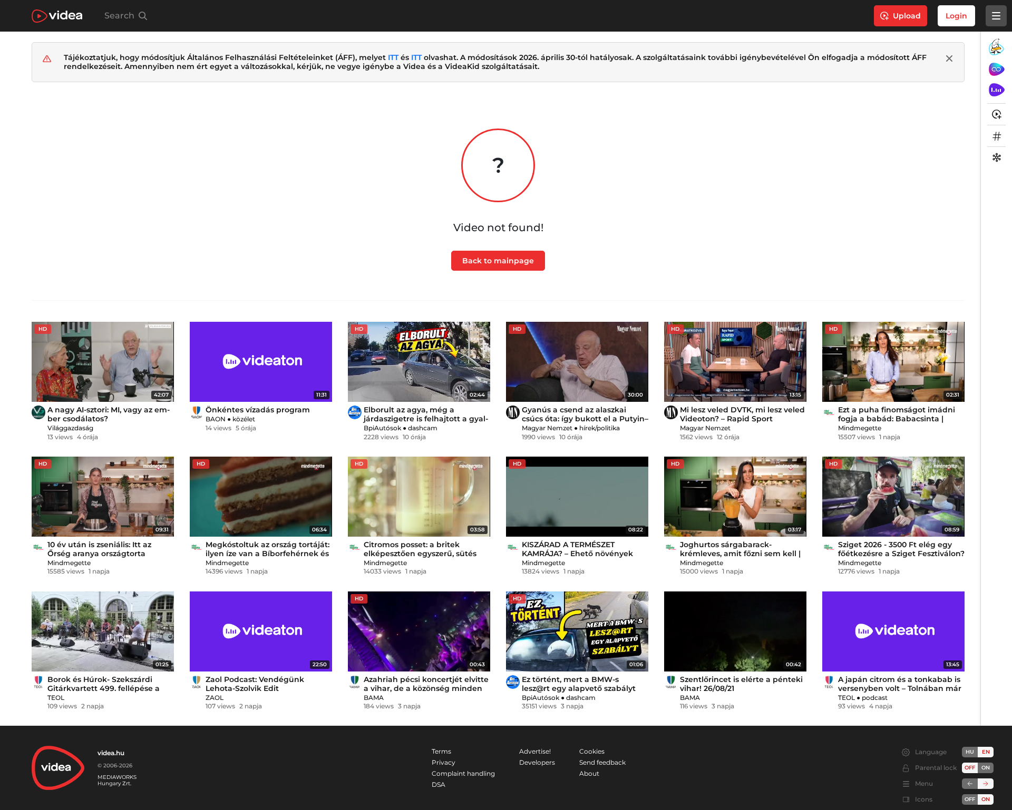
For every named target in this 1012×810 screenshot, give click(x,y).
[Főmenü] (996, 15)
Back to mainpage (498, 260)
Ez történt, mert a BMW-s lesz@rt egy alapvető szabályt (579, 684)
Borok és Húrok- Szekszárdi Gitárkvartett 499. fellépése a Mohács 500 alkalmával (103, 688)
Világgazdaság (70, 428)
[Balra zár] (970, 783)
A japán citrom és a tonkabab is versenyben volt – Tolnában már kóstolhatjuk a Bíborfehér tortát (899, 688)
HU (970, 751)
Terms (441, 751)
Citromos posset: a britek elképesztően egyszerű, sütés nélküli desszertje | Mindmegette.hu (420, 558)
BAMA (374, 698)
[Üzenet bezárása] (949, 58)
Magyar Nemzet (547, 428)
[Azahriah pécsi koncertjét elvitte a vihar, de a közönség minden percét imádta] (419, 631)
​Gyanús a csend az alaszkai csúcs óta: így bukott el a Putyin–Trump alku (585, 418)
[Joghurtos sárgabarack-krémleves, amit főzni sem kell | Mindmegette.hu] (735, 497)
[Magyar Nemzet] (513, 412)
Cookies (592, 751)
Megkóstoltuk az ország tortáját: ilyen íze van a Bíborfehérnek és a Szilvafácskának (267, 553)
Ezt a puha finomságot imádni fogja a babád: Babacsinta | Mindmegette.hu (896, 418)
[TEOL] (38, 682)
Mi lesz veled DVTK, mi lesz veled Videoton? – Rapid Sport (742, 414)
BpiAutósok (382, 428)
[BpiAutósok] (355, 412)
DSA (438, 784)
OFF (970, 799)
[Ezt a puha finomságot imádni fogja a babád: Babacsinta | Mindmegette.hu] (893, 362)
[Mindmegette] (829, 412)
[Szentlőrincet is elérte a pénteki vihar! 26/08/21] (735, 631)
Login (956, 16)
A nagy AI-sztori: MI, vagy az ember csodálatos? (108, 414)
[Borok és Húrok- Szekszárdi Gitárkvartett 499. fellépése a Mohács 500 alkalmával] (103, 631)
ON (985, 767)
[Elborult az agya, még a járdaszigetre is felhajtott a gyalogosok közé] (419, 362)
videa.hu (111, 753)
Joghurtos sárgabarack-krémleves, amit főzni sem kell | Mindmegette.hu (740, 553)
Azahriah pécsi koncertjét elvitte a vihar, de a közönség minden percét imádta (426, 688)
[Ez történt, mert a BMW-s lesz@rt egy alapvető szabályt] (577, 631)
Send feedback (602, 762)
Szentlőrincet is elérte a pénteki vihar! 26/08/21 (741, 684)
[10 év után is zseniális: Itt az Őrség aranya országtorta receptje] (103, 497)
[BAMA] (355, 682)
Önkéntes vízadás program (258, 409)
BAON (216, 419)
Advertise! (535, 751)
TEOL (55, 698)
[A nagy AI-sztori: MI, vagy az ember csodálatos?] (103, 362)
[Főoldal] (57, 16)
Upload (907, 16)
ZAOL (214, 698)
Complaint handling (463, 773)
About (589, 773)
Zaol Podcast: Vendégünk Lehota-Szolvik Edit (255, 684)
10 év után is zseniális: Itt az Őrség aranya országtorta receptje (99, 553)
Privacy (443, 762)
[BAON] (196, 412)
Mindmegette (859, 428)
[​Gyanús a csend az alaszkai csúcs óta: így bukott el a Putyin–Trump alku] (577, 362)
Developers (537, 762)
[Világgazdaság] (38, 412)
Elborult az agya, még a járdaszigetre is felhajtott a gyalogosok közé (426, 418)
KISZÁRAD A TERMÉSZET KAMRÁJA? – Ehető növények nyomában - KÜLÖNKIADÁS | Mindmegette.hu (577, 558)
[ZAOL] (196, 682)
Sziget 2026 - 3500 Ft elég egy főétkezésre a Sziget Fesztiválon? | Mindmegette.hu (901, 553)
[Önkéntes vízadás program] (261, 362)
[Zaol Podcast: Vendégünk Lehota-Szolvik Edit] (261, 631)
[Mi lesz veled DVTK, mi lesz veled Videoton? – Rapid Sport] (735, 362)
